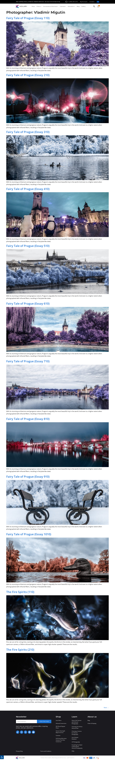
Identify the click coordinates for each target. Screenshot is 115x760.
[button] (2, 757)
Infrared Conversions (61, 723)
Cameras (62, 6)
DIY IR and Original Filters (60, 727)
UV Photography (76, 742)
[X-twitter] (25, 732)
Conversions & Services (50, 6)
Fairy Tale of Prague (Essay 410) (28, 189)
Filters (38, 6)
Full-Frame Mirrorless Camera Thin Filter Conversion (61, 740)
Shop (33, 6)
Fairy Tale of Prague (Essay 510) (28, 246)
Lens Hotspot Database (75, 738)
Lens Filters (58, 720)
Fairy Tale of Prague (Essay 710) (28, 361)
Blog (78, 6)
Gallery (83, 6)
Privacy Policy (19, 751)
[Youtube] (33, 732)
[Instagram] (21, 732)
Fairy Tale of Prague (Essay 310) (28, 132)
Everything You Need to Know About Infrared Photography (77, 746)
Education (71, 6)
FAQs (73, 751)
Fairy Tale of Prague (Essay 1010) (28, 534)
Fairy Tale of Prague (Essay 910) (28, 476)
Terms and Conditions (45, 751)
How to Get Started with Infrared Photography (76, 722)
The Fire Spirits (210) (20, 649)
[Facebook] (29, 732)
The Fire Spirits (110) (20, 592)
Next (106, 708)
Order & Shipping (92, 723)
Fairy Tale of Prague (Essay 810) (28, 419)
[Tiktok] (17, 732)
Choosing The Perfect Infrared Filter (77, 727)
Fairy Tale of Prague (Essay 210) (28, 75)
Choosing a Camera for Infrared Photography (77, 732)
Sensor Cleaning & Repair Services (60, 731)
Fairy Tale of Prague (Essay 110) (28, 18)
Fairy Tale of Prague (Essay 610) (28, 303)
